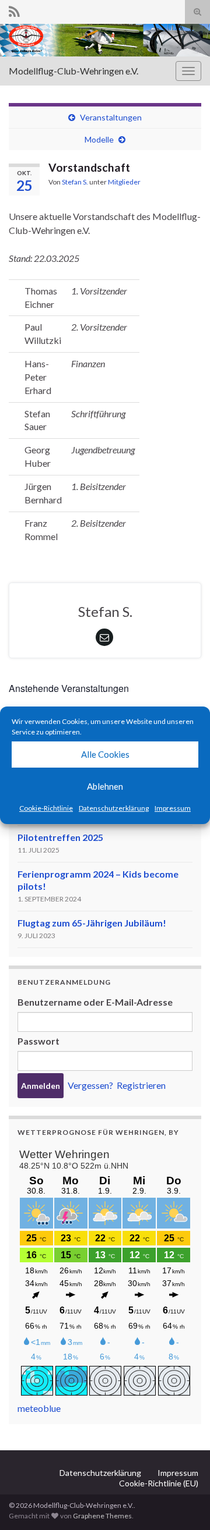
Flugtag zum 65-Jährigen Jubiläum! (92, 922)
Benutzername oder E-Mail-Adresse (95, 1001)
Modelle (99, 139)
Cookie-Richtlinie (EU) (158, 1483)
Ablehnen (105, 786)
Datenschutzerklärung (114, 808)
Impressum (173, 808)
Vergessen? (90, 1085)
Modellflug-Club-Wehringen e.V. (73, 70)
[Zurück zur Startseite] (105, 40)
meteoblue (39, 1408)
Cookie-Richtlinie (46, 808)
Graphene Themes (102, 1515)
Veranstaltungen (111, 117)
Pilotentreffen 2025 (60, 837)
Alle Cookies (105, 754)
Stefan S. (75, 182)
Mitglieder (124, 182)
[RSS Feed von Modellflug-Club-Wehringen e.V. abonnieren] (14, 9)
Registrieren (141, 1085)
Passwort (39, 1040)
